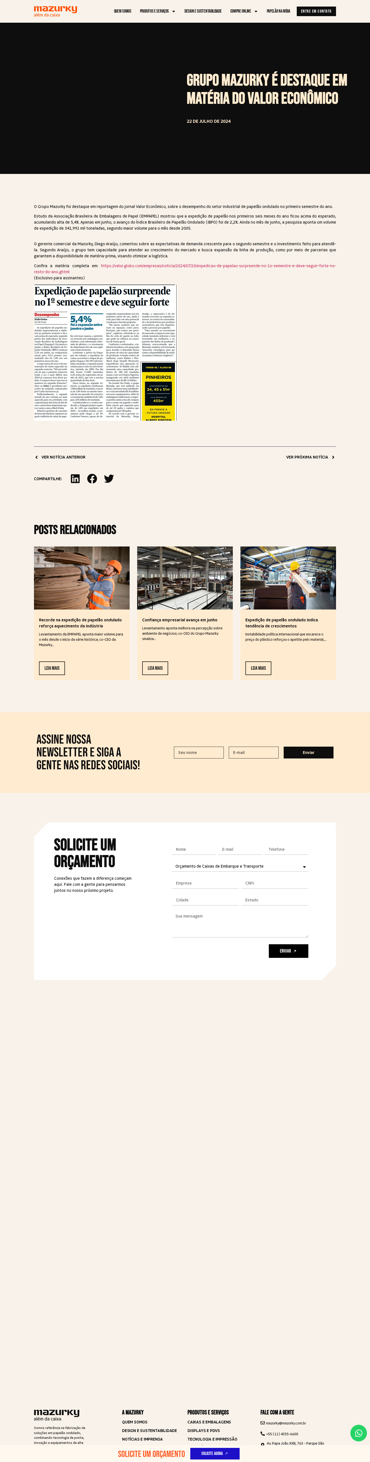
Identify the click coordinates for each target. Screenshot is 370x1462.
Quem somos (122, 11)
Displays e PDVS (204, 1430)
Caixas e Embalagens (209, 1422)
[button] (75, 478)
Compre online (240, 11)
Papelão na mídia (278, 11)
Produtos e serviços (154, 11)
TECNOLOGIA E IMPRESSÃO (212, 1439)
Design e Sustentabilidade (149, 1430)
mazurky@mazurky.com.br (286, 1423)
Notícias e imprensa (142, 1439)
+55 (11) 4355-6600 (282, 1434)
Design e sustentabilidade (203, 11)
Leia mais (52, 668)
